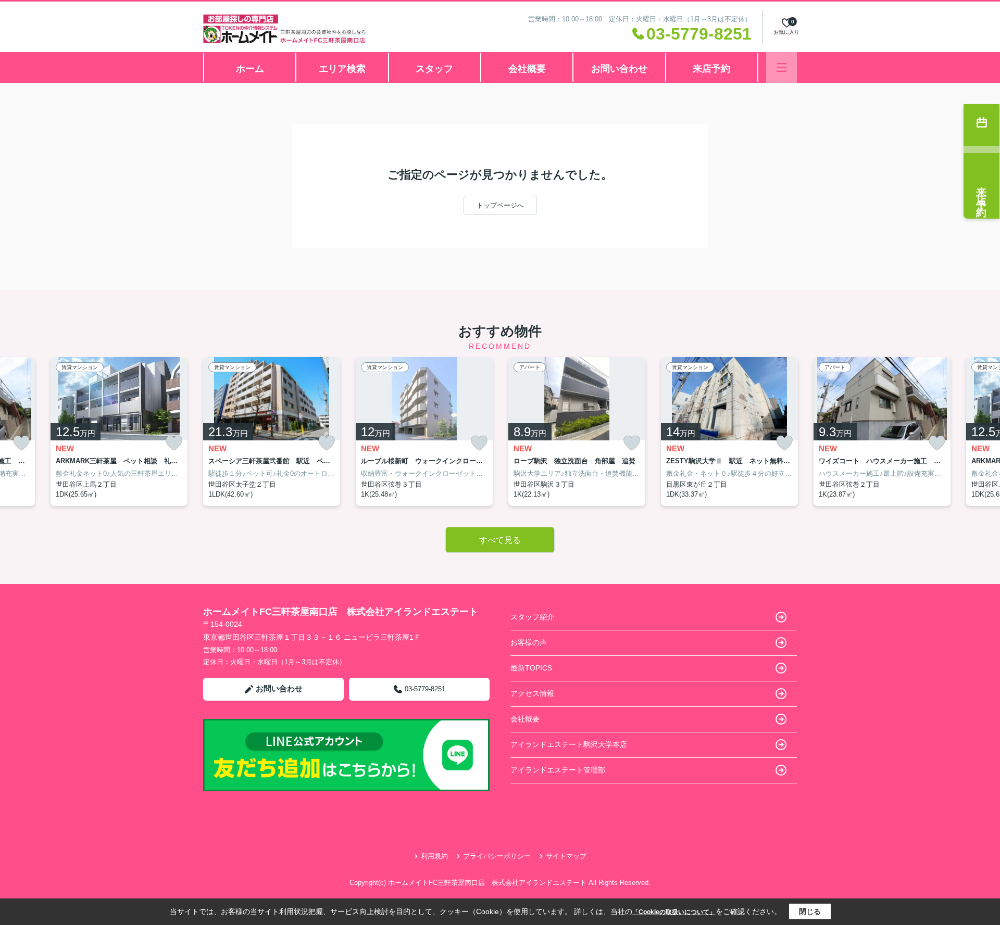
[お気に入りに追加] (21, 443)
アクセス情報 (532, 693)
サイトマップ (566, 856)
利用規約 (434, 856)
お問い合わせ (619, 69)
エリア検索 (342, 69)
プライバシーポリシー (497, 856)
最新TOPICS (531, 668)
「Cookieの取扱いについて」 (674, 912)
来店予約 (711, 69)
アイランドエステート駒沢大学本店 (568, 744)
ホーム (250, 69)
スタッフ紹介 (532, 617)
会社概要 (527, 69)
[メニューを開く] (781, 67)
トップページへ (500, 205)
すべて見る (500, 540)
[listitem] (271, 431)
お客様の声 (528, 642)
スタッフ (434, 69)
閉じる (810, 911)
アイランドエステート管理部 (557, 770)
